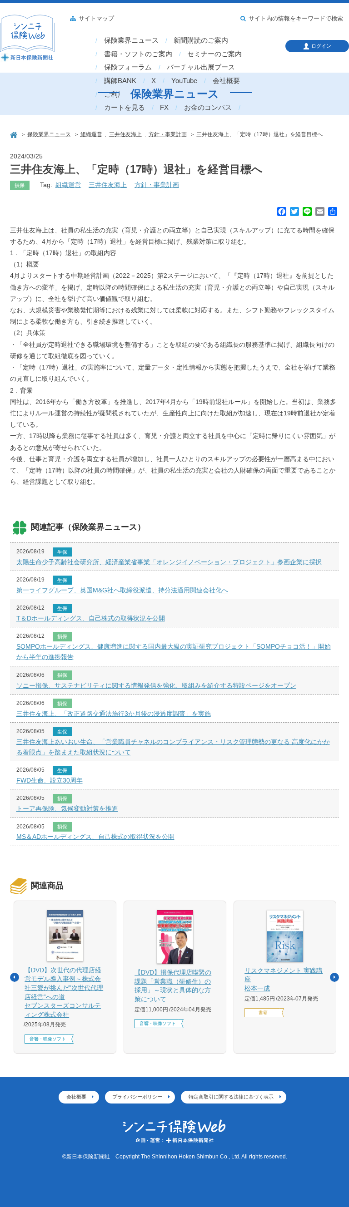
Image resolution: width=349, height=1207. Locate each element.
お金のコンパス (208, 107)
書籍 (263, 1012)
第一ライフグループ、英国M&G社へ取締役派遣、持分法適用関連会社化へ (122, 590)
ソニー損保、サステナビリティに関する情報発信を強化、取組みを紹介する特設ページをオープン (156, 685)
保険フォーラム (128, 67)
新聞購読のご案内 (201, 40)
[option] (65, 977)
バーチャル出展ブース (201, 67)
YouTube (184, 80)
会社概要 (226, 80)
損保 (20, 185)
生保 (62, 552)
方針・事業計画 (157, 184)
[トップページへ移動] (14, 134)
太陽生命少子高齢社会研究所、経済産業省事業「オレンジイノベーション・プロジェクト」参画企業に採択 (169, 562)
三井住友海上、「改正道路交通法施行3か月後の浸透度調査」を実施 (113, 713)
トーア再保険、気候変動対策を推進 (67, 808)
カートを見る (124, 107)
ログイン (321, 46)
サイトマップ (96, 18)
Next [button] (334, 977)
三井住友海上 (108, 184)
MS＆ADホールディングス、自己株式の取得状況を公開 (95, 836)
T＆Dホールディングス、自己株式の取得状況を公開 (90, 618)
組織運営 (68, 184)
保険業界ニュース (131, 40)
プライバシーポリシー (137, 1096)
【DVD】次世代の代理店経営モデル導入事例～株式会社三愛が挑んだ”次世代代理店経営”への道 (64, 992)
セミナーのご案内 (214, 54)
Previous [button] (14, 977)
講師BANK (120, 80)
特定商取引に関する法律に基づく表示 (231, 1096)
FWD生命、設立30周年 (49, 780)
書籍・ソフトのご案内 (138, 54)
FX (164, 107)
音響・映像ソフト (48, 1038)
